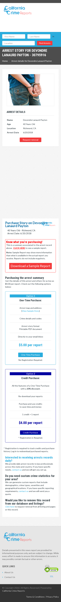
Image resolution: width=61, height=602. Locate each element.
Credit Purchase (30, 432)
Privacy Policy (52, 596)
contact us (17, 469)
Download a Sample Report (30, 266)
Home (5, 61)
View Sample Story (30, 311)
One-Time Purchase (30, 354)
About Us (8, 572)
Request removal (30, 139)
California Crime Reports (13, 591)
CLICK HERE (19, 248)
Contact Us (9, 577)
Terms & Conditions (35, 596)
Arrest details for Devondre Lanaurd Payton (31, 61)
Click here (10, 506)
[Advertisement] (30, 179)
